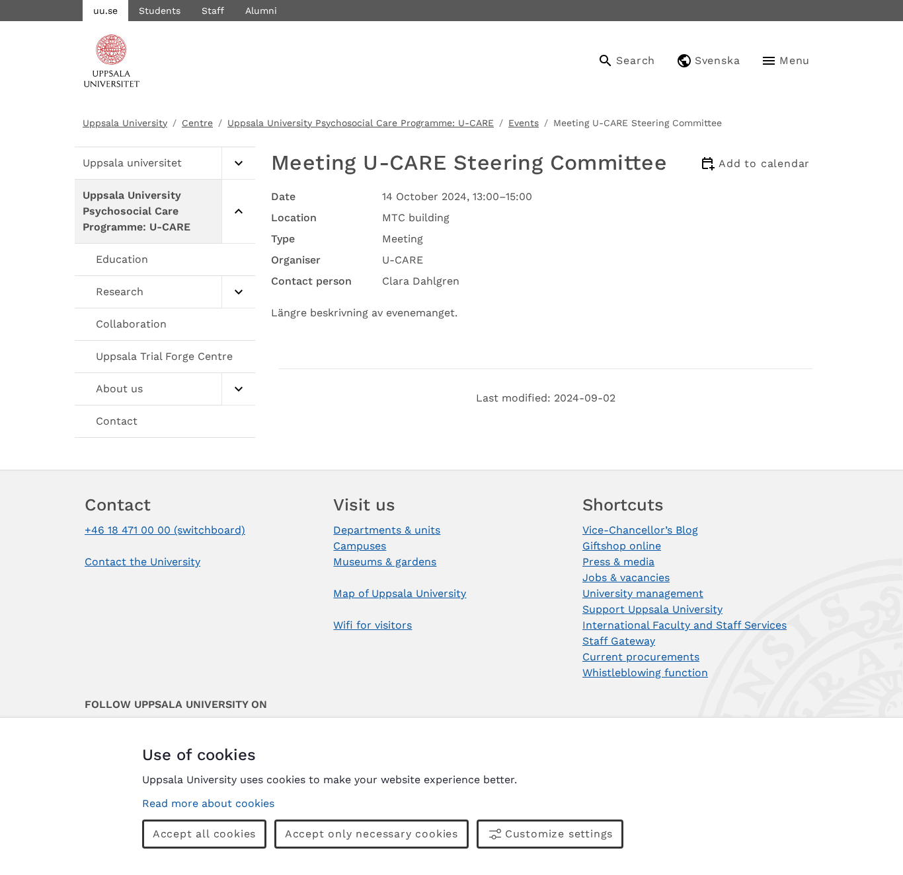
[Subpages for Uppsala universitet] (238, 163)
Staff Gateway (618, 641)
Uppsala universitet (132, 163)
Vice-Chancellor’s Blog (640, 530)
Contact (116, 421)
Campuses (359, 546)
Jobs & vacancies (626, 577)
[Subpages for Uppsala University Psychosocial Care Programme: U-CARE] (238, 212)
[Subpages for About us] (238, 389)
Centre (197, 123)
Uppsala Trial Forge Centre (164, 356)
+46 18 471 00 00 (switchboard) (165, 530)
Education (122, 259)
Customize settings (559, 833)
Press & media (618, 561)
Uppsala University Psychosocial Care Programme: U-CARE (360, 123)
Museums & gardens (384, 561)
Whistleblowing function (645, 672)
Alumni (261, 10)
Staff (213, 10)
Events (523, 123)
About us (119, 388)
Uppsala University (125, 123)
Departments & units (386, 530)
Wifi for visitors (372, 625)
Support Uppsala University (652, 609)
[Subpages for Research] (238, 292)
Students (159, 10)
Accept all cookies (204, 833)
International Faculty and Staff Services (684, 625)
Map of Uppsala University (399, 593)
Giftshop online (621, 546)
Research (119, 291)
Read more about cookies (208, 803)
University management (642, 593)
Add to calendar (764, 163)
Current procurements (640, 656)
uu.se (105, 10)
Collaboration (131, 324)
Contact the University (142, 561)
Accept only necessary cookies (371, 833)
